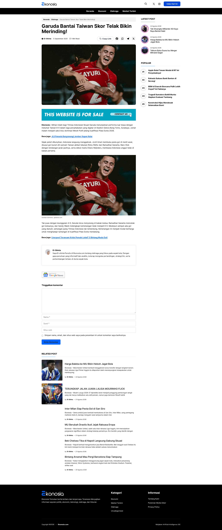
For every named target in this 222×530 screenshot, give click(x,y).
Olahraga (114, 11)
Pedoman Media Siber (157, 503)
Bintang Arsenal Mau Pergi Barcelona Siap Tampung (93, 456)
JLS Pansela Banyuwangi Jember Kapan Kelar (71, 136)
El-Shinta (47, 39)
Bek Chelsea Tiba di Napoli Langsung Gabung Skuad (93, 440)
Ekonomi (102, 11)
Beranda (90, 11)
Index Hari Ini (172, 4)
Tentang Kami (153, 499)
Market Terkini (129, 11)
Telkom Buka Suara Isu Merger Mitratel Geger (163, 51)
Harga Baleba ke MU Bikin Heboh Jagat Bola (89, 364)
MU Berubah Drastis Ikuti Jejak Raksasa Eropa (90, 424)
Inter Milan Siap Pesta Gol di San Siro (85, 408)
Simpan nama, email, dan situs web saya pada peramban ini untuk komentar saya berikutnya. (85, 335)
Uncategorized (117, 511)
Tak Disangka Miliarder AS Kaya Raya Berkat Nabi (164, 30)
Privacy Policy (153, 507)
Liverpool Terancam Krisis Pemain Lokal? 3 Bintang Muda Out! (79, 237)
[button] (146, 4)
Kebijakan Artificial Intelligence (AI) (168, 524)
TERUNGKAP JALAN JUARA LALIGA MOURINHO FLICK (95, 388)
